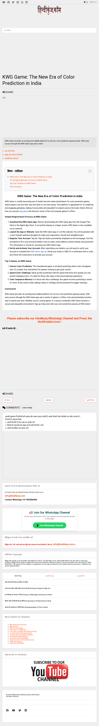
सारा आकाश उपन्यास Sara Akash (19, 638)
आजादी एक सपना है (11, 158)
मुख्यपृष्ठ (49, 400)
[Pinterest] (18, 2)
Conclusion (17, 187)
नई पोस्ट (7, 400)
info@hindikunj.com (15, 496)
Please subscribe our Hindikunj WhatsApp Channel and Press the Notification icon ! (49, 320)
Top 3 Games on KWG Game (24, 183)
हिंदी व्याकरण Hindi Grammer (18, 625)
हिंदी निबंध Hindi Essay (16, 628)
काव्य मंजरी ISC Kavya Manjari (19, 636)
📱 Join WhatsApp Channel (49, 525)
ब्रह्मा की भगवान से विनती (13, 155)
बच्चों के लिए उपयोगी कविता (17, 643)
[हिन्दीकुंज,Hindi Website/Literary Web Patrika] (49, 14)
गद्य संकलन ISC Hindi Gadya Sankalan (21, 635)
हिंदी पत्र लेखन (14, 626)
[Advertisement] (49, 21)
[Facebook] (8, 2)
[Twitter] (13, 2)
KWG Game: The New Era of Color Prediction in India (30, 177)
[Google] (22, 2)
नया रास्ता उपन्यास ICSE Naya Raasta (21, 633)
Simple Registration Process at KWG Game (30, 180)
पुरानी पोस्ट (91, 400)
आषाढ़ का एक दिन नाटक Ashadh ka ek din (22, 640)
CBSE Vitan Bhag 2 (16, 641)
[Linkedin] (26, 2)
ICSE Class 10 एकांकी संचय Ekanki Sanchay (23, 631)
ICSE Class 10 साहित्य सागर (18, 630)
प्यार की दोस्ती (9, 151)
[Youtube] (3, 2)
